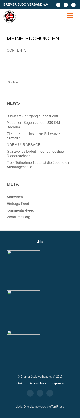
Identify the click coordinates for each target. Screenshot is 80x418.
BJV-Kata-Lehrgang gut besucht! (32, 116)
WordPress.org (18, 217)
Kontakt (18, 383)
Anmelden (15, 197)
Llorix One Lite (25, 406)
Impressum (59, 383)
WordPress (57, 406)
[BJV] (10, 16)
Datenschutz (37, 383)
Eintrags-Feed (18, 204)
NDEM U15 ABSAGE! (24, 145)
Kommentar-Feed (20, 210)
